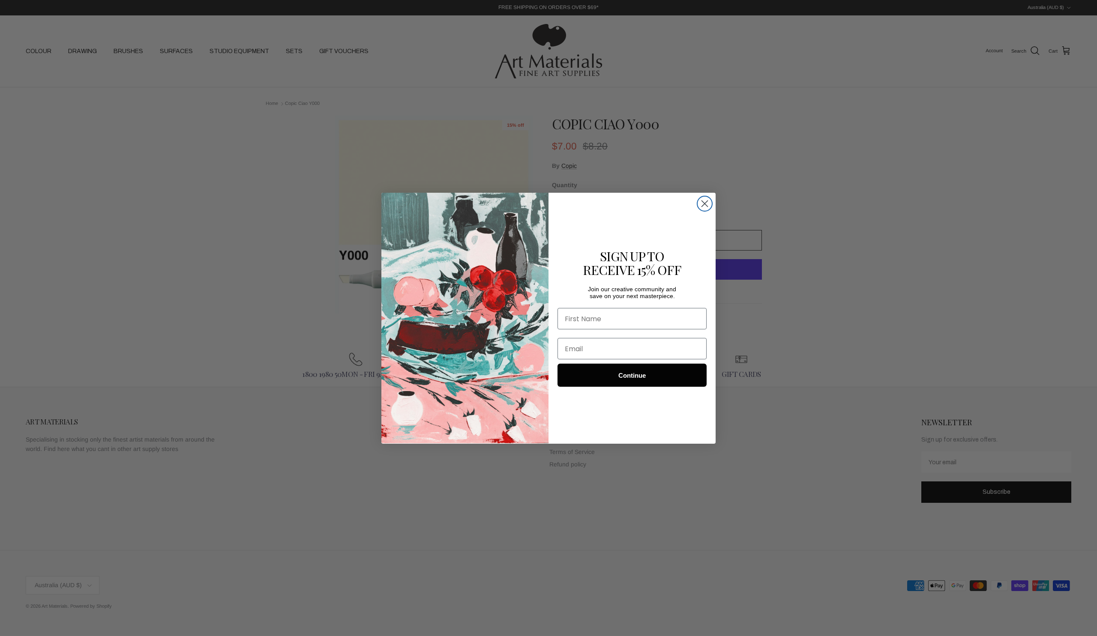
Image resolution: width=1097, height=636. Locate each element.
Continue (632, 375)
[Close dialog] (704, 203)
